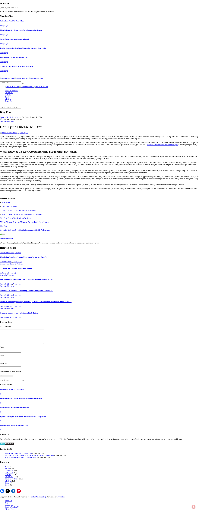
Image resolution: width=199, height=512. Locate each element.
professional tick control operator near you (162, 145)
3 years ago (17, 306)
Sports (7, 485)
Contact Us (9, 505)
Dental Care (9, 101)
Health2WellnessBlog (38, 497)
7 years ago (22, 133)
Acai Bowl (6, 202)
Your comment (6, 326)
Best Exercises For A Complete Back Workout (19, 210)
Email (3, 355)
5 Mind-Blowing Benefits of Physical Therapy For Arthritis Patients (24, 222)
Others (7, 483)
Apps (7, 466)
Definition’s (9, 470)
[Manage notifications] (193, 507)
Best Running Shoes (9, 206)
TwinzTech (61, 497)
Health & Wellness (11, 91)
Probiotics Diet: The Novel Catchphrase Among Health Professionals (25, 230)
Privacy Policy (10, 509)
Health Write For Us (12, 507)
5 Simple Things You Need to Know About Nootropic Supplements (29, 455)
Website (3, 364)
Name (3, 347)
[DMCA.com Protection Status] (7, 444)
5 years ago (12, 273)
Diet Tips (8, 95)
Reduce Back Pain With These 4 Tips (18, 453)
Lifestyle (8, 99)
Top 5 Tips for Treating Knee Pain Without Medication (22, 214)
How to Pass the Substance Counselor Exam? (21, 457)
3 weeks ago (17, 262)
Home (2, 117)
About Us (8, 501)
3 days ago (4, 26)
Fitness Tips (9, 93)
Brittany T (3, 273)
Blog (6, 503)
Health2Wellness (11, 133)
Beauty (7, 97)
